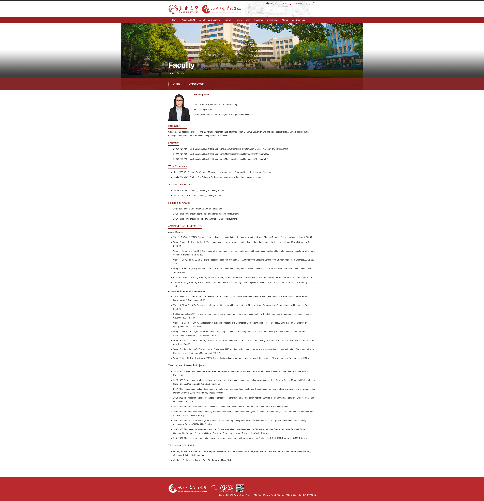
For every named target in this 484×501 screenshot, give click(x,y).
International (272, 20)
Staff (248, 20)
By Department (196, 84)
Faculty (238, 20)
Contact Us (298, 4)
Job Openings (298, 20)
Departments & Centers (209, 20)
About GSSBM (188, 20)
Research (258, 20)
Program (227, 20)
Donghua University (278, 4)
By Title (176, 84)
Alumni (285, 20)
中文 (308, 4)
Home (175, 20)
